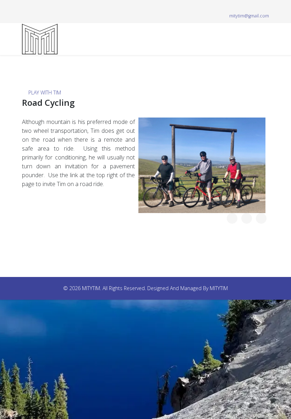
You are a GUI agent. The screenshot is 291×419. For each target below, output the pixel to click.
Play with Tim (44, 92)
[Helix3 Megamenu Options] (266, 38)
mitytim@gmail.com (249, 16)
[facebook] (25, 7)
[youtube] (42, 7)
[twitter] (33, 7)
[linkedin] (51, 7)
